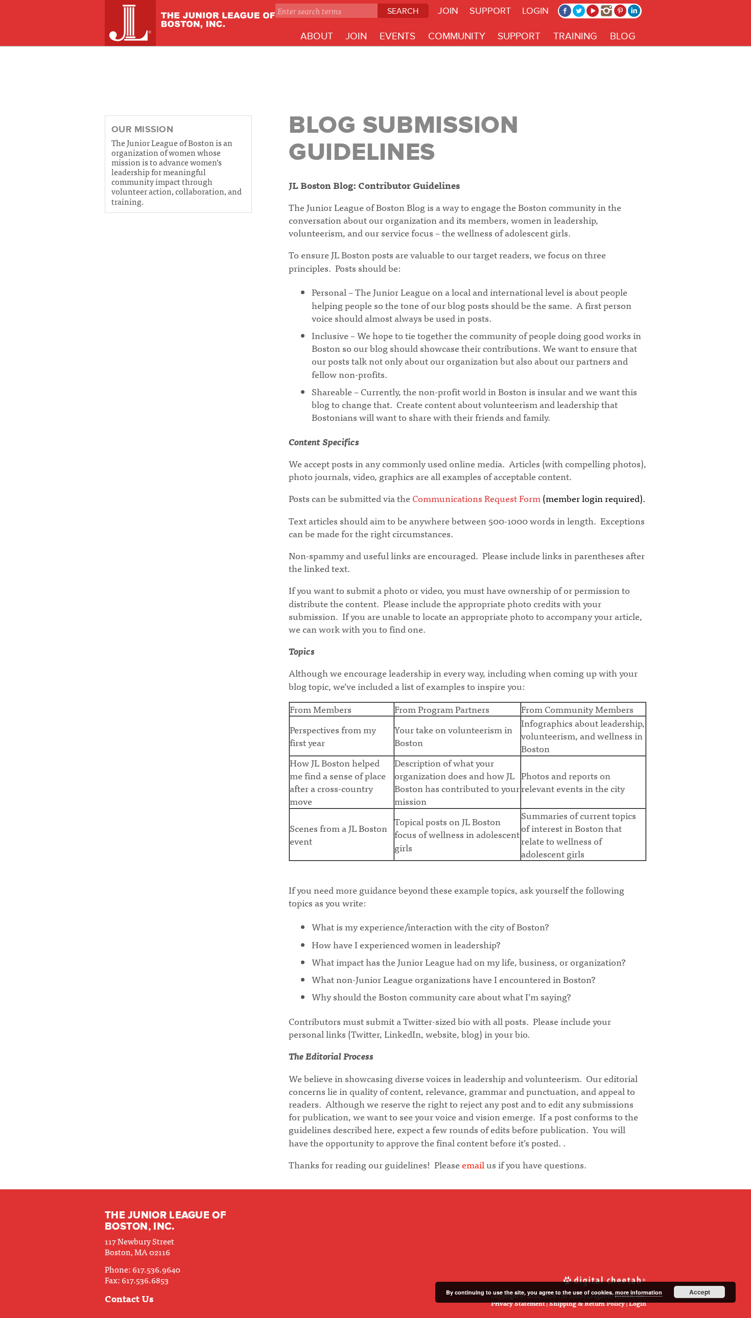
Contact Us (129, 1298)
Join (448, 10)
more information (638, 1292)
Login (535, 10)
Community (456, 36)
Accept (699, 1292)
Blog (623, 36)
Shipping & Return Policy (587, 1303)
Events (397, 36)
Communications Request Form (476, 498)
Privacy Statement (518, 1303)
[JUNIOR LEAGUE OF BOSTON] (190, 23)
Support (490, 10)
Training (575, 36)
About (316, 36)
